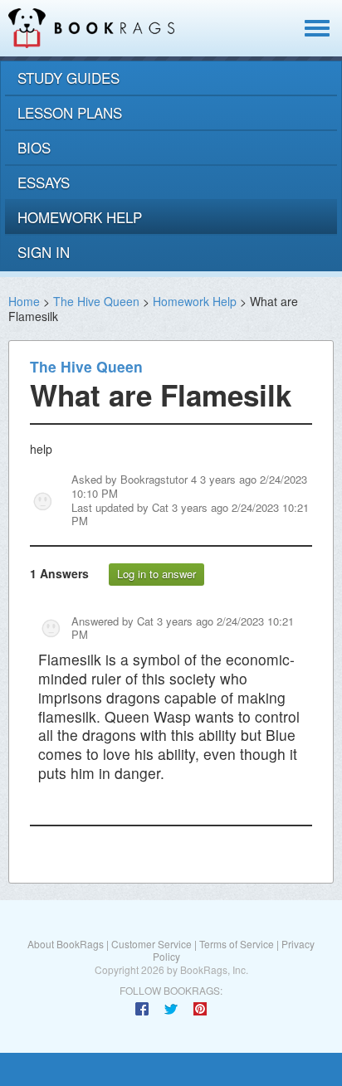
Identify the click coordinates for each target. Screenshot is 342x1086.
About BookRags (65, 944)
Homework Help (195, 301)
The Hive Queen (96, 301)
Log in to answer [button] (156, 574)
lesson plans (69, 112)
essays (43, 182)
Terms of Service (236, 944)
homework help (79, 217)
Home (24, 301)
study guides (68, 77)
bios (34, 147)
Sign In (43, 251)
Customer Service (151, 944)
